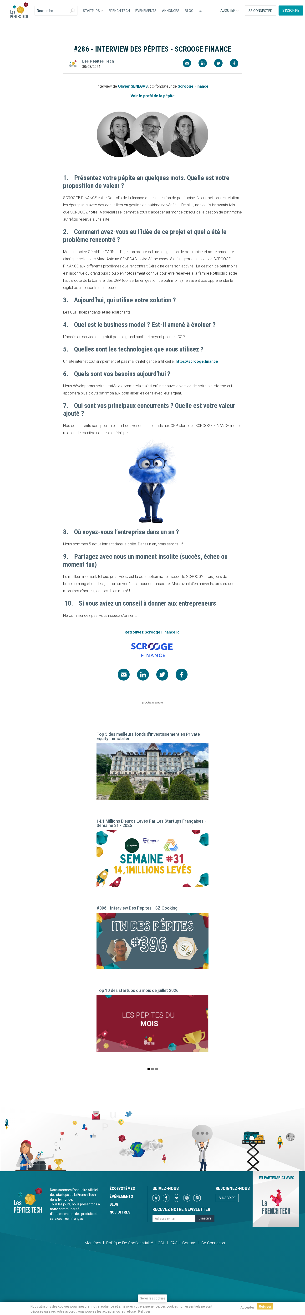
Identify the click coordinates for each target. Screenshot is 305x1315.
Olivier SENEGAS (133, 86)
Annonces (170, 11)
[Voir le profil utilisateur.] (73, 64)
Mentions (92, 1242)
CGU (161, 1242)
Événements (146, 11)
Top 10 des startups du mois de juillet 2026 (137, 990)
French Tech (119, 11)
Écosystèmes (122, 1188)
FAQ (174, 1242)
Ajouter (228, 10)
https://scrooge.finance (197, 361)
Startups (92, 11)
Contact (189, 1242)
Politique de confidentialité (129, 1242)
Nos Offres (120, 1212)
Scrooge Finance (193, 86)
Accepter (247, 1307)
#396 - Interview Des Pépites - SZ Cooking (137, 907)
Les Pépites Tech (19, 10)
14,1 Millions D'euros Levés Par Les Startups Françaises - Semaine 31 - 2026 (151, 823)
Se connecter (260, 11)
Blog (189, 11)
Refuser (144, 1311)
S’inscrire (290, 10)
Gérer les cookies (152, 1298)
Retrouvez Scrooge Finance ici (152, 632)
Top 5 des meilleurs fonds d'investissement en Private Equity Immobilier (148, 736)
